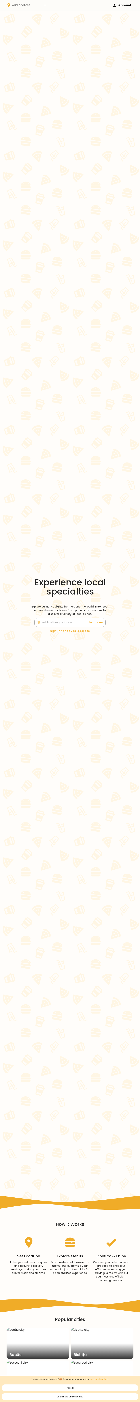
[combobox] (27, 5)
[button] (45, 5)
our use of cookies (99, 1379)
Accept (70, 1388)
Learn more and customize (70, 1396)
